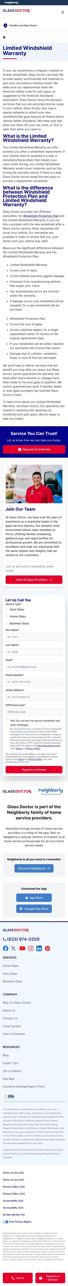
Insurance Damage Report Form (24, 1086)
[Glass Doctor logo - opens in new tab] (17, 792)
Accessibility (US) (13, 1200)
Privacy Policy (33, 748)
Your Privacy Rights (20, 1221)
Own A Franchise (14, 1034)
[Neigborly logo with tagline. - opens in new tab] (51, 791)
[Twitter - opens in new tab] (14, 948)
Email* (9, 659)
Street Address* (15, 690)
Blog (6, 1055)
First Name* (12, 629)
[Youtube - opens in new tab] (22, 948)
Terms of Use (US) (13, 1172)
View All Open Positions (31, 579)
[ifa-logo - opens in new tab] (9, 1097)
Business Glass (19, 623)
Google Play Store (36, 908)
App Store (36, 897)
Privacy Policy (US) (14, 1186)
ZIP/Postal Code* (15, 705)
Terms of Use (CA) (13, 1179)
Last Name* (12, 644)
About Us (9, 1010)
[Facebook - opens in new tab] (5, 948)
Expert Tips (10, 1063)
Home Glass (18, 616)
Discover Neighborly (31, 868)
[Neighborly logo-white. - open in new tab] (11, 2)
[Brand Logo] (34, 930)
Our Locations (12, 1071)
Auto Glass (17, 609)
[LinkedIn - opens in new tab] (39, 948)
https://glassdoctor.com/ (48, 745)
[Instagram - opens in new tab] (30, 948)
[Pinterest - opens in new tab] (47, 948)
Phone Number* (15, 674)
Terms (18, 748)
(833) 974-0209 (23, 939)
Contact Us (10, 1018)
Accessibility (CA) (13, 1207)
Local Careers (12, 1026)
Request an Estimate (36, 449)
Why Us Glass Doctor (17, 1002)
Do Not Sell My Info (14, 1214)
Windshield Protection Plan (41, 216)
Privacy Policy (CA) (14, 1193)
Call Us (20, 1277)
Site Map (8, 1078)
